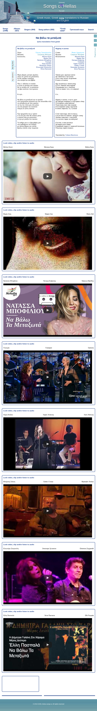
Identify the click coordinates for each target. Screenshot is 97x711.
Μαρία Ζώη (47, 58)
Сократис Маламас (77, 54)
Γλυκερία (48, 62)
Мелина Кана (79, 56)
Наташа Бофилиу (78, 60)
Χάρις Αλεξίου (46, 64)
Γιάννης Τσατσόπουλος (43, 52)
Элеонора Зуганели (77, 67)
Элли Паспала (79, 69)
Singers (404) (29, 30)
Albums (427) (17, 30)
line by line (13, 65)
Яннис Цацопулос (78, 52)
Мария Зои (80, 58)
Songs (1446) (5, 30)
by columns (13, 76)
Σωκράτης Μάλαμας (44, 54)
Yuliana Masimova (71, 135)
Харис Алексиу (78, 64)
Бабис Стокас (79, 65)
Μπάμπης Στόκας (45, 65)
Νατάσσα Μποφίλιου (44, 60)
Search (91, 30)
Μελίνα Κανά (46, 56)
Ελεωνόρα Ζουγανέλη (43, 67)
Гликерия (81, 62)
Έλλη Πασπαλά (46, 69)
